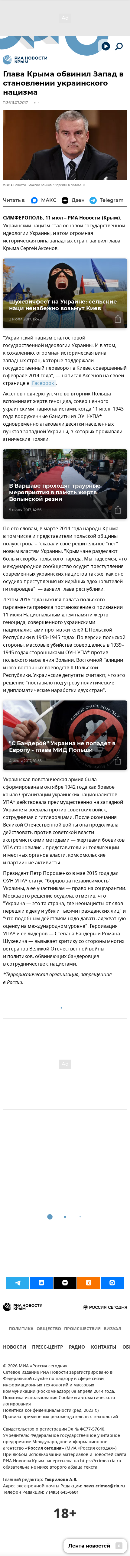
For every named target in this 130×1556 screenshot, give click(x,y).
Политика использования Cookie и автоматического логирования (59, 1401)
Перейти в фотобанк (69, 185)
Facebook (43, 383)
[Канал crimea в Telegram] (17, 1283)
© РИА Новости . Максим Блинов (27, 185)
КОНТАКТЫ (103, 1347)
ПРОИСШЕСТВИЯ (82, 1329)
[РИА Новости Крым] (25, 60)
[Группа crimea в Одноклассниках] (88, 1283)
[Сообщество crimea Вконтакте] (41, 1283)
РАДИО (77, 1347)
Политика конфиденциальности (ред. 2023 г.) (51, 1410)
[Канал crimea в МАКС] (112, 1283)
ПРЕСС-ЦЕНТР (47, 1347)
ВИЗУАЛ (112, 1329)
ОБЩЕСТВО (49, 1329)
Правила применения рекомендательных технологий (60, 1417)
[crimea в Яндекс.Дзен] (65, 1283)
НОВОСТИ (14, 1347)
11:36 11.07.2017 (15, 102)
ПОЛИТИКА (21, 1329)
